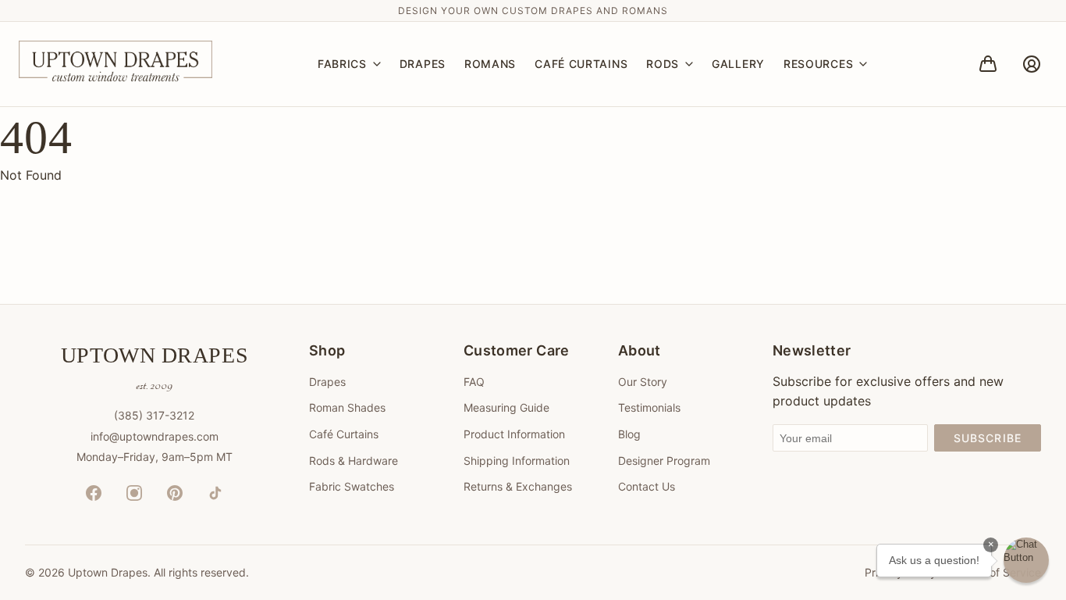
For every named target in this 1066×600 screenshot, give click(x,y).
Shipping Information (517, 460)
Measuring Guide (506, 407)
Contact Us (646, 486)
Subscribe (988, 438)
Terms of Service (998, 572)
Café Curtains (343, 434)
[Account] (1031, 64)
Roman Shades (347, 407)
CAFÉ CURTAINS (581, 63)
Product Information (514, 434)
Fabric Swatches (351, 486)
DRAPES (423, 63)
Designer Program (664, 460)
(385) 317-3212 (154, 415)
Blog (629, 434)
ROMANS (490, 63)
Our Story (642, 381)
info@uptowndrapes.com (155, 436)
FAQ (474, 381)
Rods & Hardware (353, 460)
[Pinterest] (175, 493)
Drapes (327, 381)
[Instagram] (134, 493)
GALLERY (738, 63)
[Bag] (988, 64)
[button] (1026, 560)
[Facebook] (94, 493)
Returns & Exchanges (518, 486)
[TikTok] (215, 493)
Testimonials (649, 407)
